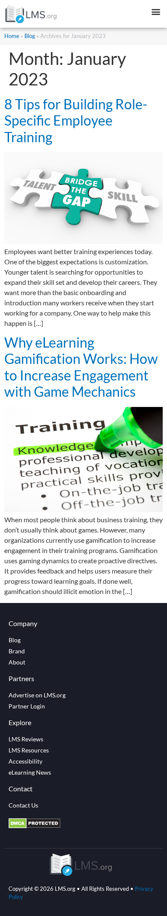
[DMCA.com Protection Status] (34, 826)
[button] (156, 11)
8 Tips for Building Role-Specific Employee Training (75, 120)
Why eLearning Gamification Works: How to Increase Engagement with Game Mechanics (81, 367)
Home (11, 35)
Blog (29, 35)
